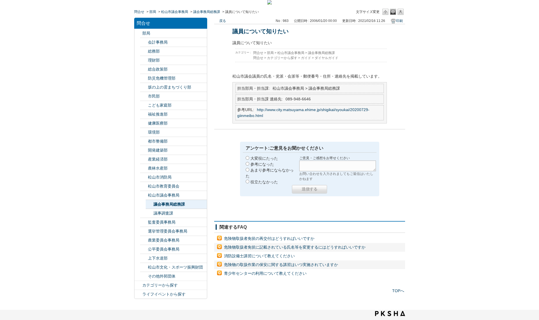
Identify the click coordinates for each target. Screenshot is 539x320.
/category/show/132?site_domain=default (144, 123)
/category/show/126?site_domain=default (144, 69)
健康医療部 (158, 123)
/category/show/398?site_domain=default (144, 87)
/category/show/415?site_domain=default (144, 105)
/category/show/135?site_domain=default (144, 141)
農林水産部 (158, 168)
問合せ (139, 12)
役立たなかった (264, 182)
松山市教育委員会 (163, 186)
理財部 (154, 60)
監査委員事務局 (161, 222)
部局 (152, 12)
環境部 (154, 132)
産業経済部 (158, 159)
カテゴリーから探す (160, 285)
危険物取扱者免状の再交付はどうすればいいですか (269, 238)
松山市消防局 (160, 177)
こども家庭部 (160, 105)
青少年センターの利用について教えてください (265, 273)
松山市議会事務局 (174, 12)
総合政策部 (158, 69)
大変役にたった (264, 158)
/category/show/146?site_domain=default (144, 222)
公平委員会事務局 (163, 249)
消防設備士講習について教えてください (259, 256)
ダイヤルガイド (326, 58)
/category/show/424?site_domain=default (144, 78)
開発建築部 (158, 150)
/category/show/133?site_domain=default (144, 132)
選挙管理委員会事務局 (167, 231)
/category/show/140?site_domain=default (144, 177)
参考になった (262, 164)
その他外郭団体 (161, 276)
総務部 (154, 51)
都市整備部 (158, 141)
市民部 (154, 96)
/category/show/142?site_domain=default (144, 186)
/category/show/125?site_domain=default (144, 51)
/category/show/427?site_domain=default (144, 168)
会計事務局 (158, 42)
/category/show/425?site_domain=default (144, 150)
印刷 (399, 21)
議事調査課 (163, 213)
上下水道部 (158, 258)
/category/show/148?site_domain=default (144, 231)
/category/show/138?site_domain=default (144, 159)
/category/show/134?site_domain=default (144, 267)
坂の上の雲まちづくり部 (169, 87)
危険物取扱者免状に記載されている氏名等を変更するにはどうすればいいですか (295, 247)
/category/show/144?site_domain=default (144, 258)
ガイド (306, 58)
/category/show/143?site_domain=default (144, 195)
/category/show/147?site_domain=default (144, 240)
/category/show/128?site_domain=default (144, 96)
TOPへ (398, 291)
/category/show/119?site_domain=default (138, 33)
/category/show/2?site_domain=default (138, 285)
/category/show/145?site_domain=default (144, 249)
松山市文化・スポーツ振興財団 (175, 267)
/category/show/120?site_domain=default (144, 42)
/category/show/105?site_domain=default (138, 294)
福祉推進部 (158, 114)
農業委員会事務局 (163, 240)
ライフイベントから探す (164, 294)
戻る (222, 21)
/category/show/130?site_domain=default (144, 114)
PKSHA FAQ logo (390, 313)
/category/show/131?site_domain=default (144, 276)
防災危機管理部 (161, 78)
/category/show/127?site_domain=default (144, 60)
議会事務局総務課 (206, 12)
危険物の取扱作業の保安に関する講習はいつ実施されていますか (281, 264)
